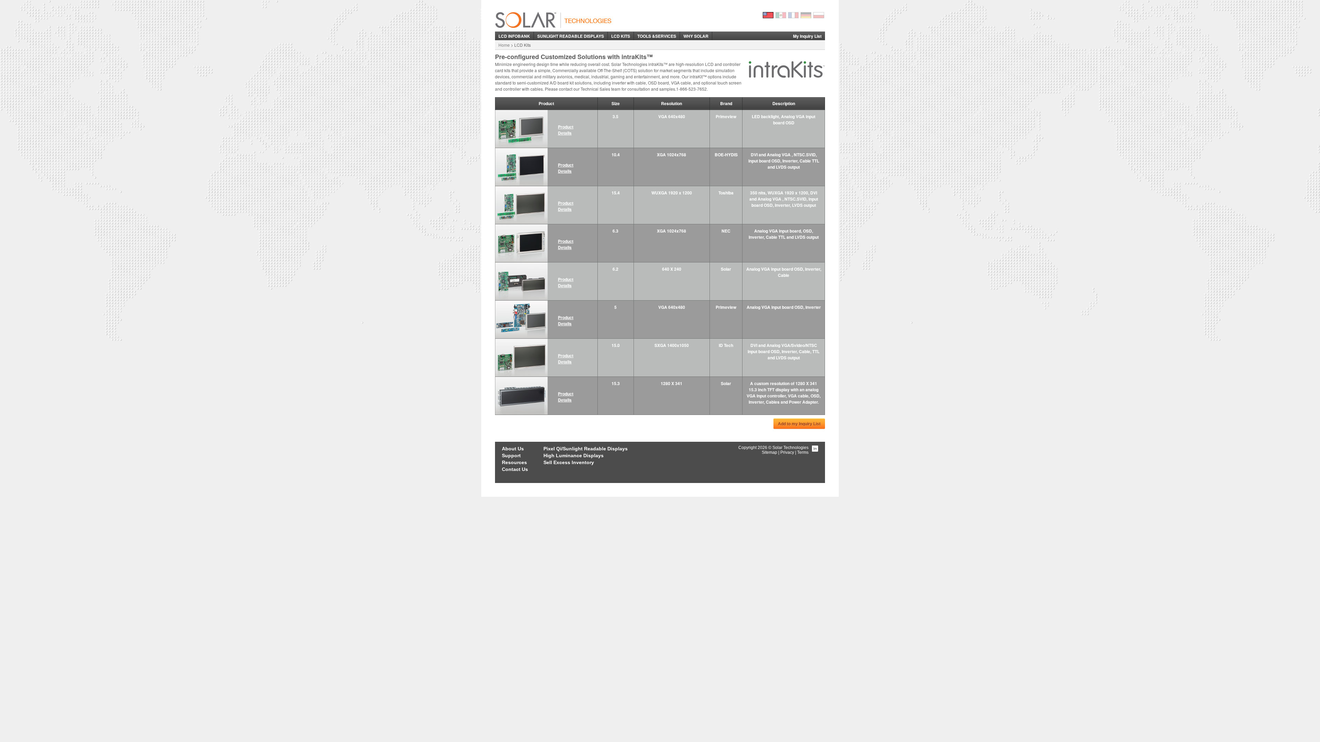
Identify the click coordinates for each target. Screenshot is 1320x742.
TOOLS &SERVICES (656, 36)
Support (511, 455)
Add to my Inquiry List (799, 423)
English (768, 15)
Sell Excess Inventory (568, 462)
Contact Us (515, 469)
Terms (802, 452)
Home (504, 45)
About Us (513, 448)
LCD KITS (620, 36)
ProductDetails (565, 130)
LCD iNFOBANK (514, 36)
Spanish (781, 15)
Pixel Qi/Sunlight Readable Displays (585, 448)
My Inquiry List (807, 36)
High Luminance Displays (573, 455)
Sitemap (769, 452)
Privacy (787, 452)
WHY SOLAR (695, 36)
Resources (514, 462)
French (793, 15)
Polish (819, 15)
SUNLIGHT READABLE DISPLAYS (570, 36)
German (806, 15)
